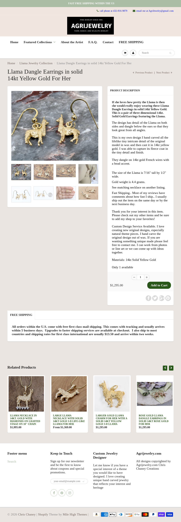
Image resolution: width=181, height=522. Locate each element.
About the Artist (72, 42)
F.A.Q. (92, 42)
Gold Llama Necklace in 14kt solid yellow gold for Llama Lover (155, 418)
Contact (108, 42)
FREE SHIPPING (131, 42)
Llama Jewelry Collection (35, 63)
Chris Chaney (27, 514)
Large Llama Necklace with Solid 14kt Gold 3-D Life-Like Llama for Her (26, 419)
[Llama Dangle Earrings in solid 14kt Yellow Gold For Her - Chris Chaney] (55, 126)
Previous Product (144, 72)
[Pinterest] (61, 492)
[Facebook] (53, 492)
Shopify (43, 514)
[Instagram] (69, 492)
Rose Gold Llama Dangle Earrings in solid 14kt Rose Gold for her (110, 419)
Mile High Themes (75, 514)
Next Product (163, 72)
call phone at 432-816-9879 (113, 11)
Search (11, 461)
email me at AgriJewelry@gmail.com (155, 11)
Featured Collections (38, 42)
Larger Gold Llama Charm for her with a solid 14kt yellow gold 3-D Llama (68, 419)
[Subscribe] (83, 481)
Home (14, 42)
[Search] (170, 53)
